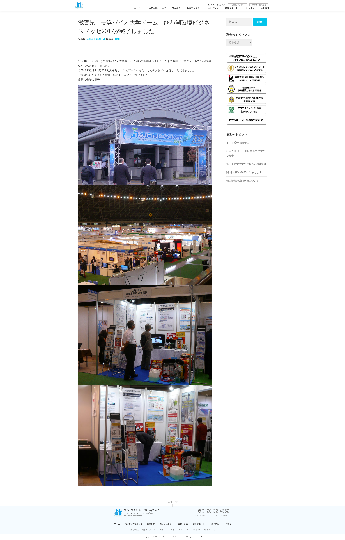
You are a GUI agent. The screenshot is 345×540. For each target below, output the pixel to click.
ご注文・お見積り (259, 5)
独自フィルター (194, 8)
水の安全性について (156, 8)
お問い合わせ (237, 5)
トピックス (249, 8)
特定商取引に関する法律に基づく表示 (147, 530)
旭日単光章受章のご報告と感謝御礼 (246, 164)
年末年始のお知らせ (237, 142)
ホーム (137, 8)
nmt (118, 39)
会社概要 (265, 8)
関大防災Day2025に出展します (244, 172)
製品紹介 (176, 8)
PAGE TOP (172, 502)
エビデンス (213, 8)
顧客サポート (231, 8)
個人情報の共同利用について (242, 180)
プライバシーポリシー (178, 530)
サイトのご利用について (204, 530)
